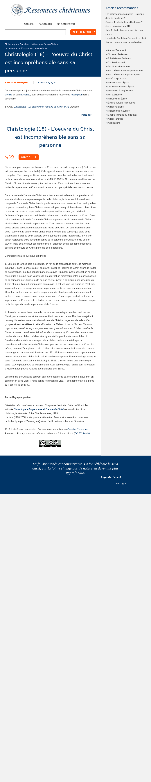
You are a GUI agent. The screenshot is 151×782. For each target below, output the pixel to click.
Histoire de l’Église (117, 98)
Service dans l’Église (118, 82)
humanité (25, 94)
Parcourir (45, 24)
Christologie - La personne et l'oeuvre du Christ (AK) (41, 106)
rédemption (76, 94)
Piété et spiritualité (117, 78)
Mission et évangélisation (120, 90)
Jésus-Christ (50, 44)
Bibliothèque (11, 44)
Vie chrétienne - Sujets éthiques (124, 74)
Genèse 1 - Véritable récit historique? (124, 22)
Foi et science (115, 94)
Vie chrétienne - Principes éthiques (125, 70)
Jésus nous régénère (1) (117, 26)
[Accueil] (50, 10)
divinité (8, 94)
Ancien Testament (117, 50)
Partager (86, 114)
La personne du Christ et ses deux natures (26, 48)
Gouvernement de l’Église (121, 86)
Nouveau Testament (118, 54)
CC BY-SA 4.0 (82, 433)
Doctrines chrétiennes (31, 44)
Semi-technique (16, 82)
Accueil (29, 24)
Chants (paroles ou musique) (122, 115)
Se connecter (66, 24)
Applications (114, 123)
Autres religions (116, 107)
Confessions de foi (117, 62)
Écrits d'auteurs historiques (121, 102)
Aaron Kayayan (47, 82)
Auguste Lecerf (111, 477)
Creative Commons (77, 429)
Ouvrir (25, 157)
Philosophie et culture (119, 111)
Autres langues (115, 119)
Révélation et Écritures (119, 58)
